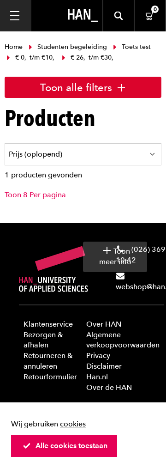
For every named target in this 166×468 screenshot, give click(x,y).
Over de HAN (109, 387)
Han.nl (97, 376)
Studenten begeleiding (72, 47)
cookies (73, 423)
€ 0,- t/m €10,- (35, 57)
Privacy (98, 355)
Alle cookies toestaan (71, 445)
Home (14, 47)
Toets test (135, 47)
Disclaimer (104, 366)
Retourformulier (50, 376)
